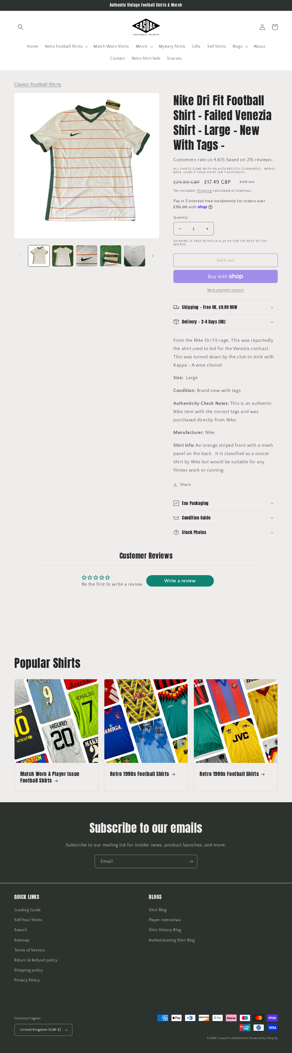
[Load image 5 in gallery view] (134, 255)
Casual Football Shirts (233, 1038)
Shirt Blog (158, 910)
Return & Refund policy (35, 960)
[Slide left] (20, 256)
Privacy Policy (27, 980)
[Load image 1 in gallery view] (38, 255)
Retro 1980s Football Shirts (229, 774)
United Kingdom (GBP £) (40, 1030)
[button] (20, 27)
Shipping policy (28, 970)
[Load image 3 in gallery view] (86, 255)
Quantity (180, 217)
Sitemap (21, 940)
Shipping (204, 191)
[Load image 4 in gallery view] (110, 255)
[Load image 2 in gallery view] (62, 255)
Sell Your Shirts (28, 920)
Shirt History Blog (165, 930)
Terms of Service (29, 950)
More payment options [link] (225, 290)
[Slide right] (153, 256)
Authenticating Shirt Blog (172, 940)
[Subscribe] (190, 861)
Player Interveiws (165, 920)
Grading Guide (27, 910)
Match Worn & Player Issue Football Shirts (50, 777)
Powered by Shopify (263, 1038)
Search (20, 930)
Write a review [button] (180, 580)
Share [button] (185, 484)
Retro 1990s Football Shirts (139, 774)
